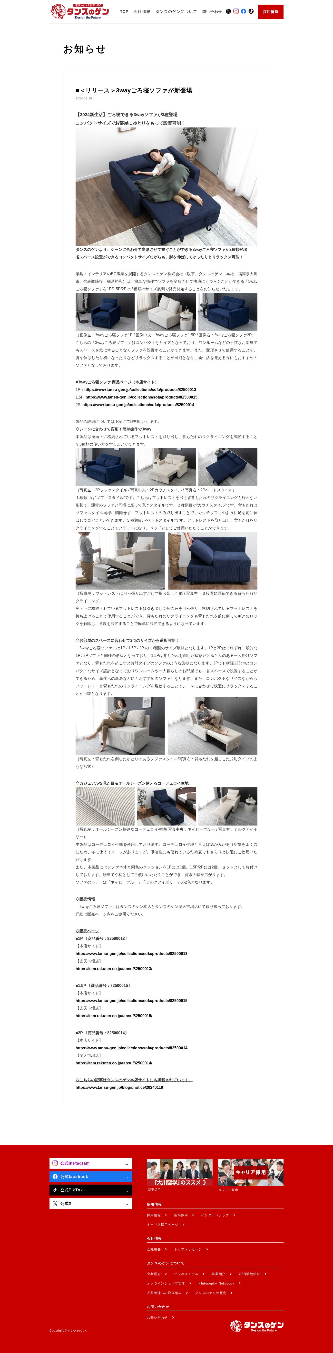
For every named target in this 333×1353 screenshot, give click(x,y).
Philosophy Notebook (216, 1283)
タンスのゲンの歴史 (210, 1293)
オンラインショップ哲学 (166, 1283)
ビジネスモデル (186, 1274)
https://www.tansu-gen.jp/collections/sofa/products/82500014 (138, 405)
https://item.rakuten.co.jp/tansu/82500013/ (114, 969)
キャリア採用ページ (162, 1224)
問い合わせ (212, 12)
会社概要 (154, 1249)
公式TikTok (71, 1190)
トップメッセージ (188, 1249)
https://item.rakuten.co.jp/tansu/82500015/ (114, 1016)
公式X (66, 1203)
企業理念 (154, 1274)
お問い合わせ (157, 1317)
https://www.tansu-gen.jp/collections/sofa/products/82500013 (140, 390)
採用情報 (271, 12)
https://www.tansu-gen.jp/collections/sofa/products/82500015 (141, 397)
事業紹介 (218, 1274)
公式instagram (75, 1163)
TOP (124, 12)
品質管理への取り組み (164, 1293)
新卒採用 (181, 1215)
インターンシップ (215, 1215)
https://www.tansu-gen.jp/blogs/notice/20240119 (119, 1087)
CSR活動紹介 (249, 1274)
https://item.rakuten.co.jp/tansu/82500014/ (114, 1063)
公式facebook (74, 1177)
